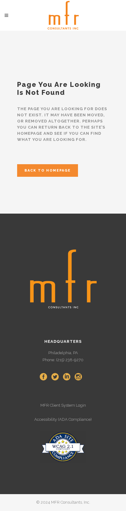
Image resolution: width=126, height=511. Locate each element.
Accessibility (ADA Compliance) (63, 419)
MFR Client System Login (63, 405)
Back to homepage (47, 170)
